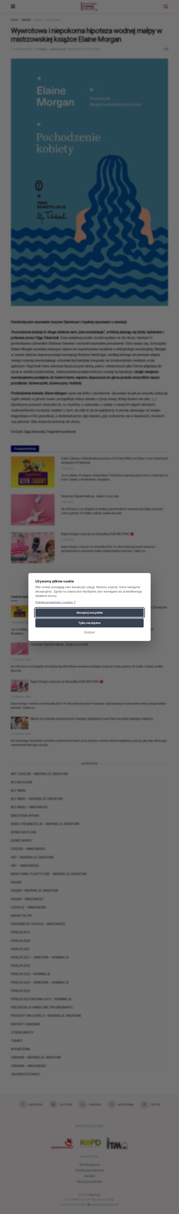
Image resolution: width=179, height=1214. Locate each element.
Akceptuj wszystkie (89, 612)
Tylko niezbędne (89, 623)
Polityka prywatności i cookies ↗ (55, 602)
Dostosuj (89, 632)
